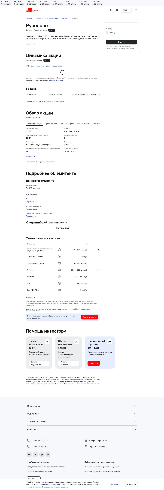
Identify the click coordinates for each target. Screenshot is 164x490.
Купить (121, 42)
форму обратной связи (34, 379)
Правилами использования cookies (52, 484)
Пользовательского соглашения (55, 487)
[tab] (34, 123)
